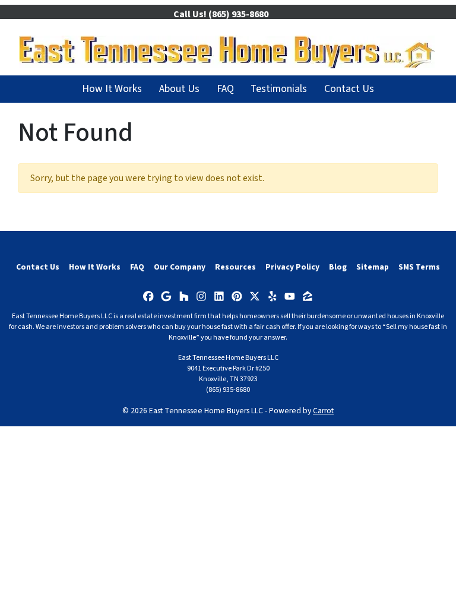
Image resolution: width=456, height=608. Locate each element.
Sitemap (372, 267)
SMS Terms (419, 267)
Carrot (323, 410)
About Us (179, 88)
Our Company (179, 267)
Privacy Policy (292, 267)
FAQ (225, 88)
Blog (338, 267)
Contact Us (349, 88)
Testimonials (279, 88)
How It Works (112, 88)
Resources (235, 267)
